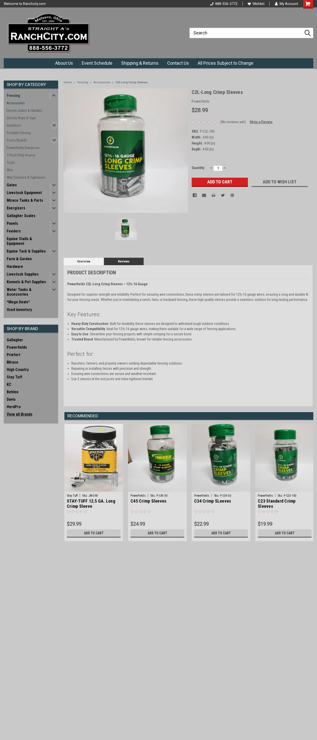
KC (9, 384)
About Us (64, 63)
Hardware (15, 266)
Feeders (14, 231)
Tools (11, 162)
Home (68, 82)
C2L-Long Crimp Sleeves (132, 82)
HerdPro (14, 406)
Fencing (13, 95)
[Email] (204, 195)
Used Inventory (19, 309)
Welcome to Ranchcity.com (25, 4)
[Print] (213, 195)
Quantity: (198, 168)
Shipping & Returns (139, 63)
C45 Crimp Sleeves (148, 501)
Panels (12, 223)
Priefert (13, 354)
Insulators (14, 125)
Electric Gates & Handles (24, 110)
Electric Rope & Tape (21, 118)
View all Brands (19, 414)
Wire (10, 170)
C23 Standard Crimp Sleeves (277, 503)
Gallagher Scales (21, 215)
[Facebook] (195, 195)
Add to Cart (94, 533)
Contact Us (178, 63)
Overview (83, 261)
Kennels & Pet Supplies (26, 282)
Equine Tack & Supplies (26, 251)
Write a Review (261, 122)
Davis (11, 399)
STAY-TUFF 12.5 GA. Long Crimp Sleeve (91, 503)
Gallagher (15, 340)
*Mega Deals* (18, 302)
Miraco (12, 362)
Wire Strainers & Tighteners (26, 177)
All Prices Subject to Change (225, 63)
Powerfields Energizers (23, 147)
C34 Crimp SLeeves (212, 501)
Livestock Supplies (23, 274)
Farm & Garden (19, 258)
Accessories (16, 103)
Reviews (124, 261)
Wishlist (258, 4)
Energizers (16, 208)
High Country (18, 369)
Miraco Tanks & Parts (25, 200)
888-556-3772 (226, 4)
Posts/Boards (17, 140)
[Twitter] (223, 195)
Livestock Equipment (24, 192)
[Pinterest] (232, 195)
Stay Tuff (14, 377)
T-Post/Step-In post (21, 155)
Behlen (12, 392)
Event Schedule (97, 63)
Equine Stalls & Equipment (19, 241)
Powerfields (17, 347)
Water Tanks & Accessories (19, 292)
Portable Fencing (19, 133)
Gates (12, 185)
